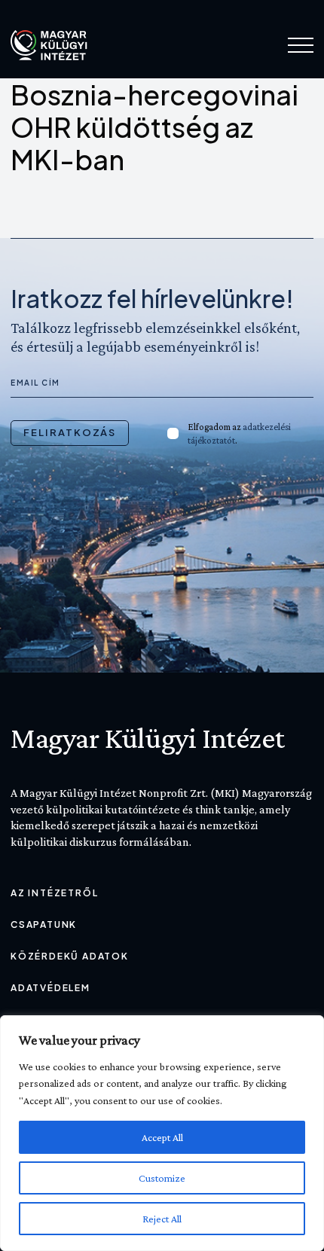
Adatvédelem (50, 987)
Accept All (162, 1137)
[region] (162, 1133)
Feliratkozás (69, 432)
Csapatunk (44, 924)
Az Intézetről (54, 893)
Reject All (162, 1219)
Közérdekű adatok (70, 956)
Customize (162, 1178)
